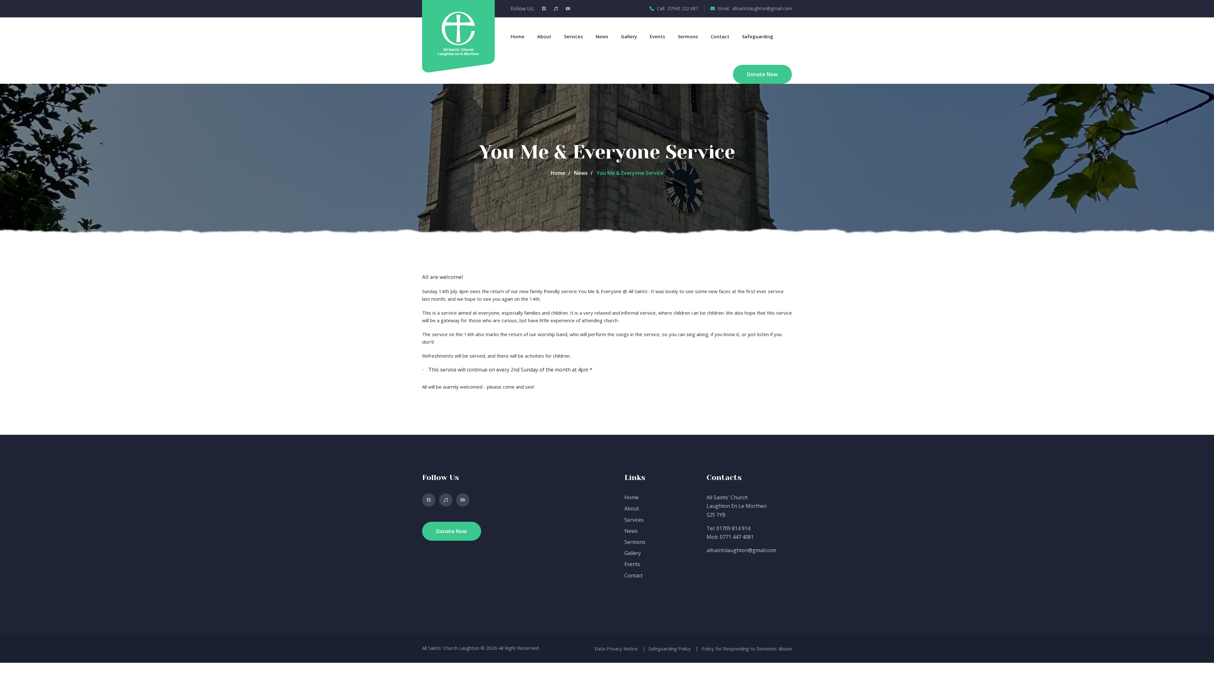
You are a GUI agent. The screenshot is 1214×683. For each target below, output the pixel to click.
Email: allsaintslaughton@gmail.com (754, 8)
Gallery (629, 36)
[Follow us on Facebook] (544, 8)
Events (657, 36)
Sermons (688, 36)
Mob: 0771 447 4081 (730, 536)
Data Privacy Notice (616, 648)
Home (517, 36)
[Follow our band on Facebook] (556, 9)
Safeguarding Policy (669, 648)
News (602, 36)
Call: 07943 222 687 (677, 8)
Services (573, 36)
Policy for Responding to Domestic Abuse (747, 648)
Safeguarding (757, 36)
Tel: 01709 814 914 (728, 528)
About (544, 36)
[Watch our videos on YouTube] (568, 8)
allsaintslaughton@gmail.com (741, 550)
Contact (720, 36)
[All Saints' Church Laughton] (458, 33)
